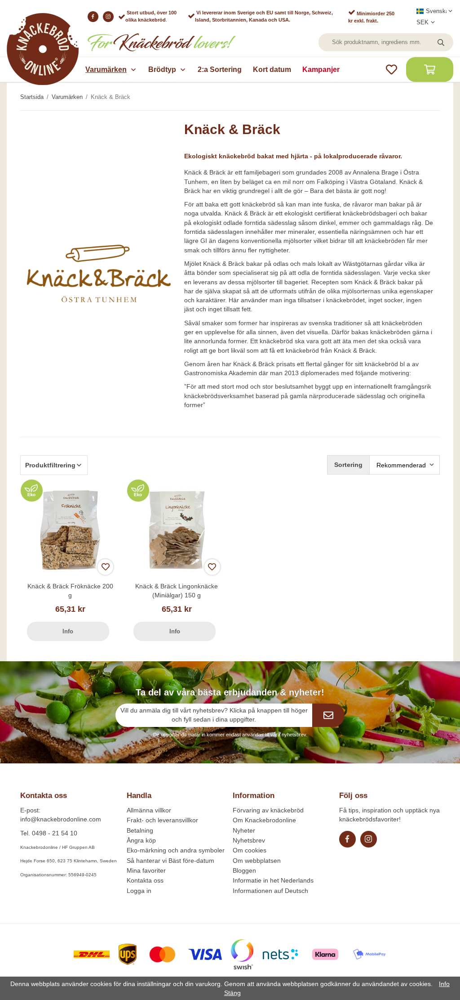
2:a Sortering (220, 69)
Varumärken (106, 69)
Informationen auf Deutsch (270, 890)
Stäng (232, 992)
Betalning (140, 830)
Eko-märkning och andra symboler (176, 850)
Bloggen (244, 870)
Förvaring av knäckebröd (268, 810)
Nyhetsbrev (249, 840)
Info (67, 631)
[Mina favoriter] (391, 69)
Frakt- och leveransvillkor (162, 820)
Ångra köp (141, 840)
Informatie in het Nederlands (273, 880)
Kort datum (272, 69)
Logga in (139, 890)
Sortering (348, 464)
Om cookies (249, 850)
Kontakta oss (145, 880)
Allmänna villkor (149, 810)
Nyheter (244, 830)
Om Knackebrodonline (264, 820)
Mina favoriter (146, 870)
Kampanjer (321, 69)
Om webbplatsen (257, 860)
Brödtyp (162, 69)
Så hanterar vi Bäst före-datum (170, 860)
